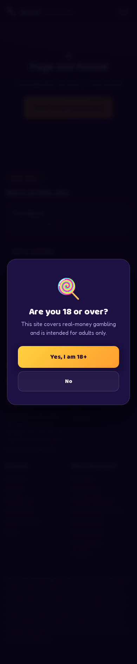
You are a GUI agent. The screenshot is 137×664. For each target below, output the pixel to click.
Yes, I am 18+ (68, 357)
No (68, 381)
